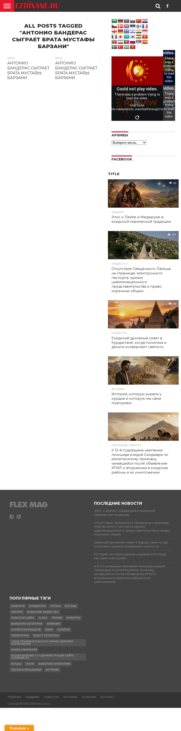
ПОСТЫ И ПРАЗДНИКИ (26, 669)
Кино (49, 629)
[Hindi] (139, 31)
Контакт (107, 697)
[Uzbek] (126, 47)
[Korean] (133, 36)
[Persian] (120, 42)
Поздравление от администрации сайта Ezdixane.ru (42, 657)
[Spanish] (145, 42)
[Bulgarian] (133, 21)
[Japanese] (120, 36)
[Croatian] (145, 21)
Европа (17, 611)
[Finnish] (139, 26)
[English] (126, 26)
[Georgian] (114, 31)
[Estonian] (133, 26)
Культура (73, 617)
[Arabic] (114, 21)
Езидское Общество (42, 611)
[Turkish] (120, 47)
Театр (30, 663)
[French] (145, 26)
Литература (20, 635)
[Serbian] (139, 42)
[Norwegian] (114, 42)
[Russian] (133, 42)
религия (63, 629)
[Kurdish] (139, 36)
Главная (14, 697)
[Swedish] (114, 47)
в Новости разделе (26, 629)
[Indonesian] (145, 31)
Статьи (55, 606)
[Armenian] (120, 21)
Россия (70, 606)
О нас (43, 617)
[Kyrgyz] (145, 36)
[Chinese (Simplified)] (139, 21)
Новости (18, 606)
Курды (16, 663)
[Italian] (114, 36)
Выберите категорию (54, 663)
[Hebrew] (133, 31)
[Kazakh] (126, 36)
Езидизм (32, 697)
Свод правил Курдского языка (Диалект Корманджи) (42, 642)
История (52, 669)
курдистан (37, 606)
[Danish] (120, 26)
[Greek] (126, 31)
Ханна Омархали (24, 649)
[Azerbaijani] (126, 21)
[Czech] (114, 26)
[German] (120, 31)
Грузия (57, 617)
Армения (53, 623)
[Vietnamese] (133, 47)
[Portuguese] (126, 42)
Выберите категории (26, 623)
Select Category (46, 635)
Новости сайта (22, 617)
